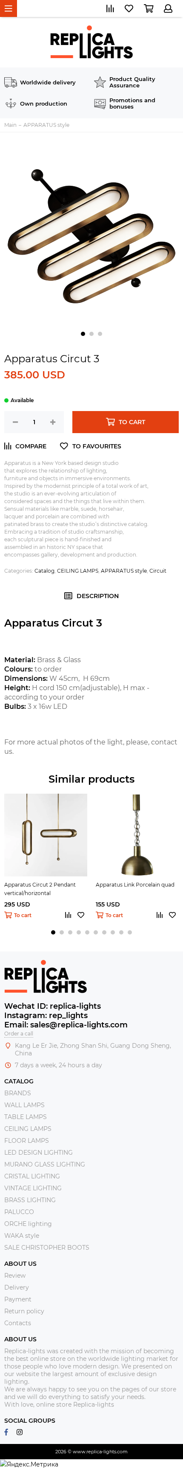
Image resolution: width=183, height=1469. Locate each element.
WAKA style (21, 1236)
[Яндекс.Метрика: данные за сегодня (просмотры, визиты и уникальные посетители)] (29, 1464)
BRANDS (17, 1093)
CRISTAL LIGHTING (32, 1176)
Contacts (17, 1323)
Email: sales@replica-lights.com (66, 1025)
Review (15, 1275)
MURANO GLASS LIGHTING (44, 1164)
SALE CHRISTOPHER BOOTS (46, 1247)
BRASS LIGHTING (30, 1200)
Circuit (157, 571)
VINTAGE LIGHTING (33, 1188)
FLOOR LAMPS (26, 1140)
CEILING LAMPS (77, 571)
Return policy (24, 1311)
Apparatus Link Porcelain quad (135, 884)
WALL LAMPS (24, 1105)
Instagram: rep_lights (46, 1015)
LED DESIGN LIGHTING (38, 1152)
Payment (17, 1299)
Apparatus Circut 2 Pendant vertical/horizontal (40, 888)
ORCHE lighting (28, 1224)
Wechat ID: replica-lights (52, 1006)
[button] (83, 334)
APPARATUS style (124, 571)
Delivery (16, 1287)
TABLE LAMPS (25, 1117)
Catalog (44, 571)
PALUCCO (19, 1212)
